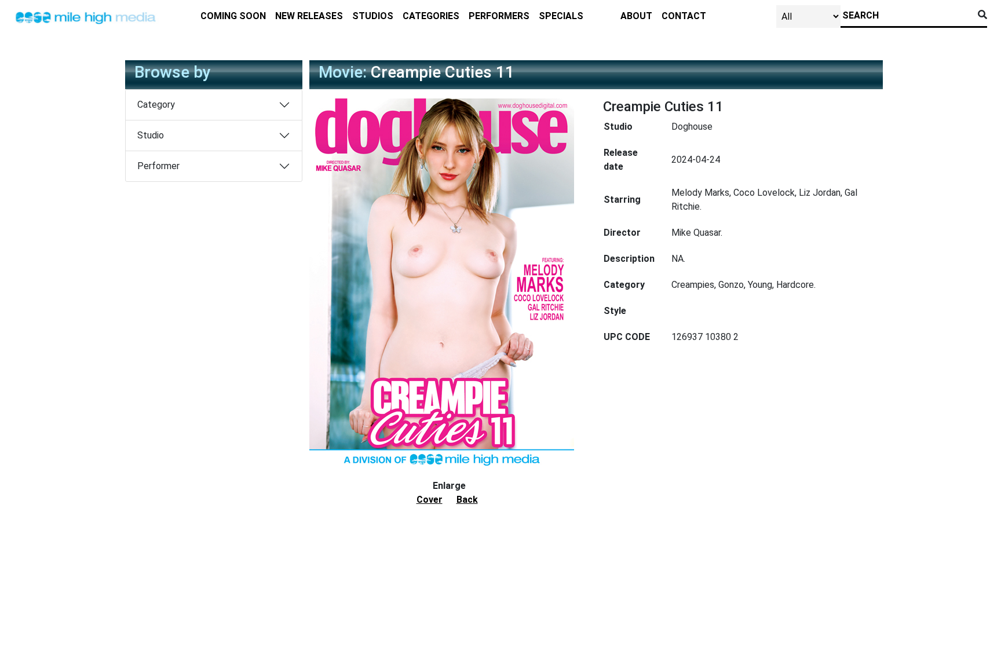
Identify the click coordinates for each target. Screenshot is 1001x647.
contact (684, 15)
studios (372, 15)
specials (561, 15)
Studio (150, 135)
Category (156, 104)
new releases (309, 15)
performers (499, 15)
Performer (158, 165)
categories (431, 15)
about (636, 15)
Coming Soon (233, 15)
